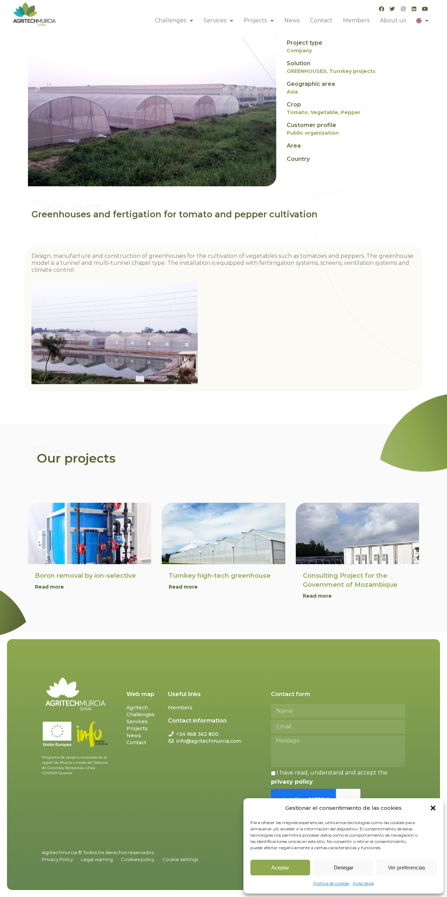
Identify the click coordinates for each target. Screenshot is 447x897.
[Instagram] (403, 9)
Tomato (297, 112)
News (292, 20)
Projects (255, 20)
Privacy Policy (57, 859)
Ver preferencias (406, 867)
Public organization (313, 133)
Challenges (170, 20)
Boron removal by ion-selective (85, 576)
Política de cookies (331, 883)
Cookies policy (137, 859)
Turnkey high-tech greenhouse (220, 576)
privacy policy (292, 781)
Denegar (343, 867)
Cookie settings (180, 859)
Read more (49, 587)
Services (215, 20)
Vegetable (324, 112)
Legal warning (97, 859)
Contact (321, 20)
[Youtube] (424, 9)
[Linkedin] (414, 9)
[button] (433, 808)
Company (299, 50)
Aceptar (280, 867)
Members (356, 20)
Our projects (76, 458)
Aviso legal (363, 883)
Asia (292, 92)
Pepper (350, 112)
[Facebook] (381, 9)
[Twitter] (392, 9)
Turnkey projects (352, 71)
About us (393, 20)
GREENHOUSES (307, 71)
